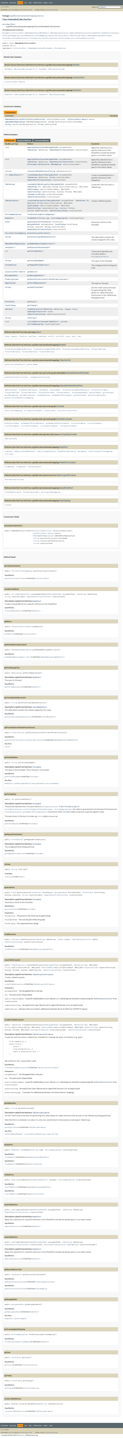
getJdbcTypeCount (27, 395)
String (51, 122)
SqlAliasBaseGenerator (103, 998)
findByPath (9, 467)
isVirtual (9, 454)
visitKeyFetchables (29, 426)
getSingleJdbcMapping (50, 492)
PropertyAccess (11, 279)
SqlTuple (9, 309)
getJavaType (108, 392)
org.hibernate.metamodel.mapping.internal (26, 16)
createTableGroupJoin (37, 200)
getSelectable (80, 395)
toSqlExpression (34, 309)
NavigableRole (11, 275)
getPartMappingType (36, 283)
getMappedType (43, 395)
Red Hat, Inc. (21, 1435)
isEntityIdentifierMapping (100, 451)
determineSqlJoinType (14, 479)
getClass (32, 336)
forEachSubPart (63, 392)
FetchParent (46, 222)
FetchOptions (35, 38)
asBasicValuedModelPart (24, 451)
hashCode (42, 336)
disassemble (55, 390)
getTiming (31, 305)
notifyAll (60, 336)
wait (68, 336)
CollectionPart (17, 33)
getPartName (32, 364)
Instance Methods (24, 141)
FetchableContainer (20, 38)
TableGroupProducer (78, 35)
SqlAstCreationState (36, 197)
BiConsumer (32, 164)
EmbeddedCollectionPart (15, 119)
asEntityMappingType (46, 451)
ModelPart (96, 33)
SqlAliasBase (33, 189)
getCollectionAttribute (38, 233)
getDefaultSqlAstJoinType (16, 377)
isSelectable (50, 410)
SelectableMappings (11, 35)
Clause (68, 309)
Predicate (40, 194)
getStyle (31, 302)
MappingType (10, 283)
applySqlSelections (36, 147)
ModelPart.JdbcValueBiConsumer (19, 94)
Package (13, 3)
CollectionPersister (36, 119)
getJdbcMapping (11, 395)
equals (14, 336)
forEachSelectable (46, 392)
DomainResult (14, 175)
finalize (23, 336)
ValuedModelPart (27, 35)
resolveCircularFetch (67, 410)
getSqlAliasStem (34, 287)
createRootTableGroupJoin (38, 184)
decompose (43, 390)
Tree (30, 3)
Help (50, 3)
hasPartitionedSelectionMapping (19, 398)
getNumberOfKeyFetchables (57, 423)
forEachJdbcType (98, 349)
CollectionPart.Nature (15, 82)
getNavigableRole (35, 275)
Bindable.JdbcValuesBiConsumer (19, 69)
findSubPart (32, 218)
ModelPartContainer (110, 33)
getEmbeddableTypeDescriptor (40, 244)
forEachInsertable (99, 390)
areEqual (8, 451)
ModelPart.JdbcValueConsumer (52, 94)
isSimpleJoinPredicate (40, 377)
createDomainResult (36, 175)
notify (51, 336)
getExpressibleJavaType (38, 247)
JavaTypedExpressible (84, 38)
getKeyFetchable (12, 423)
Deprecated (37, 3)
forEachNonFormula (13, 492)
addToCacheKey (11, 390)
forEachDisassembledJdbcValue (18, 349)
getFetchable (95, 392)
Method (29, 10)
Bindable (6, 33)
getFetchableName (35, 260)
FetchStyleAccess (49, 38)
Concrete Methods (41, 141)
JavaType (9, 247)
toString (31, 318)
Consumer (31, 194)
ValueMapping (41, 35)
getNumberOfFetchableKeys (32, 423)
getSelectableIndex (97, 395)
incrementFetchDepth (33, 410)
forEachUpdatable (79, 392)
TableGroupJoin (11, 200)
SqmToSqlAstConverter (37, 312)
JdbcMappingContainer (59, 33)
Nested (11, 10)
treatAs (8, 505)
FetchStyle (10, 302)
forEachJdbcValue (12, 352)
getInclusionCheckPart (15, 364)
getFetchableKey (34, 251)
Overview (4, 3)
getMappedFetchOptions (37, 265)
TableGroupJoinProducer (58, 35)
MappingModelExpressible (81, 33)
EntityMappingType (13, 214)
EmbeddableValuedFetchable (100, 35)
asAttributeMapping (13, 410)
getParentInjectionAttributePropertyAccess (47, 279)
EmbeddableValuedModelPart (37, 33)
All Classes (5, 7)
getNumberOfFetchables (62, 395)
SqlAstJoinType (34, 192)
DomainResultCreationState (61, 150)
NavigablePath (52, 147)
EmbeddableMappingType (15, 122)
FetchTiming (60, 224)
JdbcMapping (55, 164)
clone (7, 336)
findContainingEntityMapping (40, 214)
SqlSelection (43, 164)
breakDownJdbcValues (28, 390)
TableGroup (32, 150)
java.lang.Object (8, 24)
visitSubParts (33, 321)
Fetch (7, 222)
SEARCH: (95, 7)
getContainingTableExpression (40, 237)
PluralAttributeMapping (15, 233)
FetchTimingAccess (66, 38)
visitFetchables (78, 423)
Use (25, 3)
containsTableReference (38, 171)
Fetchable (6, 38)
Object (13, 46)
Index (45, 3)
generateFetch (33, 222)
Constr (22, 10)
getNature (31, 272)
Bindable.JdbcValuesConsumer (52, 69)
